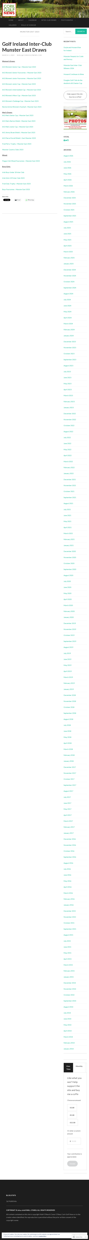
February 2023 (69, 401)
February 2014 (69, 1043)
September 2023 (70, 359)
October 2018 (69, 707)
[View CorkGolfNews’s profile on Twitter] (66, 140)
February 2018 (69, 755)
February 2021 (69, 539)
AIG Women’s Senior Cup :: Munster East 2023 (19, 67)
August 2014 (68, 1007)
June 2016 (67, 875)
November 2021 (70, 485)
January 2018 (69, 761)
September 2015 (70, 929)
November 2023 (70, 347)
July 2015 (67, 941)
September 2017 (70, 785)
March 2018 (68, 749)
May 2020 (67, 593)
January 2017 (69, 833)
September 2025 (70, 216)
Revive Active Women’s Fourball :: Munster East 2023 (21, 107)
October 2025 (69, 210)
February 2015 (69, 971)
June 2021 (67, 515)
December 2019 (70, 623)
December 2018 (70, 695)
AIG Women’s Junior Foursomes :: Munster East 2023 (21, 78)
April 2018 (68, 743)
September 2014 (70, 1001)
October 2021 (69, 491)
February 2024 (69, 329)
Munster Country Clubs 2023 (12, 150)
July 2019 (67, 653)
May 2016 (67, 881)
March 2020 (68, 605)
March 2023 (68, 395)
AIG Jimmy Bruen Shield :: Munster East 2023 (18, 132)
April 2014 (68, 1031)
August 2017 (68, 791)
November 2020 (70, 557)
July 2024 (67, 300)
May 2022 (67, 449)
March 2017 (68, 821)
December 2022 (70, 413)
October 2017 (69, 779)
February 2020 (69, 611)
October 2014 (69, 995)
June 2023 (67, 377)
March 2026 (68, 186)
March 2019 (68, 677)
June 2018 (67, 731)
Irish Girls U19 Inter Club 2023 (13, 178)
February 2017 (69, 827)
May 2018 (67, 737)
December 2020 (70, 551)
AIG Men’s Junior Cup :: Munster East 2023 (17, 127)
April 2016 (68, 887)
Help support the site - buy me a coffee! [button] (75, 95)
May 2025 (67, 240)
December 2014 (70, 983)
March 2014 (68, 1037)
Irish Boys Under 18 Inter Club (13, 172)
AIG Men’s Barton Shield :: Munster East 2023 (18, 121)
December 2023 (70, 341)
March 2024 (68, 324)
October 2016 (69, 851)
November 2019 (70, 629)
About (21, 20)
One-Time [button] (68, 1067)
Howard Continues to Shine (74, 74)
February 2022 (69, 467)
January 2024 (69, 336)
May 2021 (67, 521)
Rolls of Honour (28, 25)
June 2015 (67, 947)
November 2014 (70, 989)
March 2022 (68, 461)
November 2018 (70, 701)
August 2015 (68, 935)
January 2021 (69, 545)
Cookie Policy (42, 1236)
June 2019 (67, 659)
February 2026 (69, 192)
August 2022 (68, 431)
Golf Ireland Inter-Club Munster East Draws (27, 47)
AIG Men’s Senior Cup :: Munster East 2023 (17, 115)
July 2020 (67, 581)
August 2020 (68, 575)
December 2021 (70, 479)
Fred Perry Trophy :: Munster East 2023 (16, 144)
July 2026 (67, 162)
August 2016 (68, 863)
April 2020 (68, 599)
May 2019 (67, 665)
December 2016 (70, 839)
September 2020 (70, 569)
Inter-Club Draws (48, 20)
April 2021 (68, 527)
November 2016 (70, 845)
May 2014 (67, 1025)
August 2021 (68, 503)
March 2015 (68, 965)
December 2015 (70, 911)
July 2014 (67, 1013)
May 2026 (67, 174)
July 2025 (67, 228)
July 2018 (67, 725)
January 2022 (69, 473)
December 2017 (70, 767)
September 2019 (70, 641)
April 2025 (68, 246)
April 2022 (68, 455)
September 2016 (70, 857)
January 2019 (69, 689)
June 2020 (67, 587)
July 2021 (67, 509)
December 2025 (70, 198)
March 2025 (68, 252)
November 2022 (70, 419)
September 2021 (70, 497)
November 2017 (70, 773)
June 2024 (67, 306)
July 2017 (67, 797)
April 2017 (68, 815)
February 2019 (69, 683)
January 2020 (69, 617)
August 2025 (68, 222)
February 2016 (69, 899)
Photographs (67, 20)
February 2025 (69, 258)
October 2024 (69, 282)
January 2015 (69, 977)
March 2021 (68, 533)
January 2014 (69, 1049)
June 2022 (67, 443)
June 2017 (67, 803)
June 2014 (67, 1019)
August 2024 (68, 294)
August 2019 (68, 647)
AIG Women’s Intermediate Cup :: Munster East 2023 (21, 90)
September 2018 (70, 713)
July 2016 (67, 869)
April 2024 (68, 318)
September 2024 (70, 288)
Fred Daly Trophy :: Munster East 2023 (16, 184)
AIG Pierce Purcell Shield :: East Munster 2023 (19, 138)
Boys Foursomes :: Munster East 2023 (16, 189)
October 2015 (69, 923)
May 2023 (67, 383)
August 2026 (68, 156)
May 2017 (67, 809)
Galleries (13, 25)
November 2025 (70, 204)
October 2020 (69, 563)
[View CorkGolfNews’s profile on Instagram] (68, 140)
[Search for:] (75, 31)
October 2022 (69, 425)
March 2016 (68, 893)
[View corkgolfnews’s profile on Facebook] (64, 140)
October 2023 (69, 354)
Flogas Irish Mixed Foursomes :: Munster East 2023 (21, 161)
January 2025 (69, 264)
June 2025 (67, 234)
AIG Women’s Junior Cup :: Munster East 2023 (19, 84)
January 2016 (69, 905)
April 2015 (68, 959)
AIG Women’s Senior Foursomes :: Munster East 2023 (21, 73)
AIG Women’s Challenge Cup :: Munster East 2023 (20, 101)
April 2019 (68, 671)
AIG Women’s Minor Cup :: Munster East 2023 (19, 95)
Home (11, 20)
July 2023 (67, 371)
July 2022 (67, 437)
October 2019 (69, 635)
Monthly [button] (79, 1066)
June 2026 (67, 168)
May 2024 (67, 312)
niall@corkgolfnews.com (29, 55)
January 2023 (69, 407)
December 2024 (70, 270)
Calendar (32, 20)
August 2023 (68, 366)
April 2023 (68, 389)
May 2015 (67, 953)
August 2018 (68, 719)
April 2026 (68, 180)
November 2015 (70, 917)
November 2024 (70, 276)
